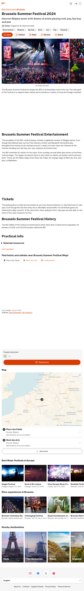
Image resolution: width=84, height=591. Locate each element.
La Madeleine (49, 260)
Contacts (26, 586)
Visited (21, 35)
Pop (54, 30)
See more (44, 451)
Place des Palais (13, 260)
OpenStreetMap (69, 425)
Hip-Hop (31, 30)
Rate (34, 35)
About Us (17, 586)
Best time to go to (13, 9)
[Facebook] (38, 573)
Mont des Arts (31, 260)
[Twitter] (46, 573)
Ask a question (8, 249)
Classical (63, 30)
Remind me (44, 362)
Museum (20, 30)
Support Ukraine (37, 586)
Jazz (47, 30)
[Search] (71, 3)
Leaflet (60, 425)
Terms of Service (64, 586)
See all (9, 79)
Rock (40, 30)
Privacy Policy (50, 586)
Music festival (8, 30)
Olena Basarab (15, 313)
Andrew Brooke (42, 86)
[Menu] (78, 3)
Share (60, 35)
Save (9, 35)
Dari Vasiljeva (27, 313)
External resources (14, 243)
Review (47, 35)
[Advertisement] (42, 110)
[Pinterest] (53, 573)
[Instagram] (30, 573)
